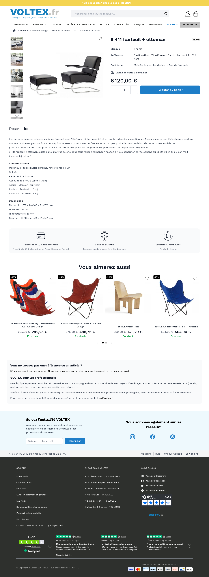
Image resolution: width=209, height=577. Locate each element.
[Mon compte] (187, 14)
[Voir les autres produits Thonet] (196, 39)
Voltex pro (192, 453)
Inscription (75, 440)
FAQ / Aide (21, 501)
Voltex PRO (22, 488)
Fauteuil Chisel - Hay (128, 326)
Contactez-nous (24, 482)
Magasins (146, 453)
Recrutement (23, 519)
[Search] (166, 13)
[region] (17, 77)
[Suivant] (111, 342)
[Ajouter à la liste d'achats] (51, 278)
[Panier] (195, 14)
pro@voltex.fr (106, 398)
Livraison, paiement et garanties (32, 495)
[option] (17, 44)
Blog (157, 453)
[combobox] (120, 13)
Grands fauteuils (61, 30)
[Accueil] (14, 30)
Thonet (138, 48)
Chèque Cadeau (173, 453)
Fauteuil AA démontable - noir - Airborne (176, 326)
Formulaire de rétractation (29, 513)
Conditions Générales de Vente (31, 507)
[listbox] (17, 77)
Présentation (22, 476)
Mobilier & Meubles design (34, 30)
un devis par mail (119, 371)
